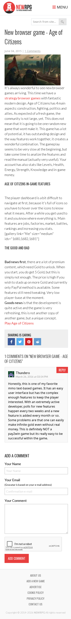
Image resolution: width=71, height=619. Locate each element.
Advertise (35, 587)
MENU (62, 7)
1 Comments (33, 51)
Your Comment (16, 500)
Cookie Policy (35, 592)
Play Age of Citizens (19, 323)
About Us (35, 575)
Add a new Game (36, 581)
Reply (62, 370)
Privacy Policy (35, 598)
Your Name (13, 464)
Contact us (35, 604)
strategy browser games (23, 98)
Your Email (12, 480)
